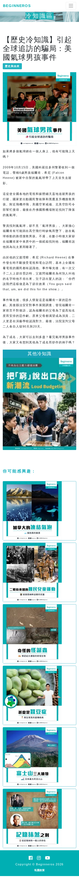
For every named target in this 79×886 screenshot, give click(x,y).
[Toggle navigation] (71, 5)
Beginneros (17, 6)
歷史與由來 (12, 66)
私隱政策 (39, 870)
